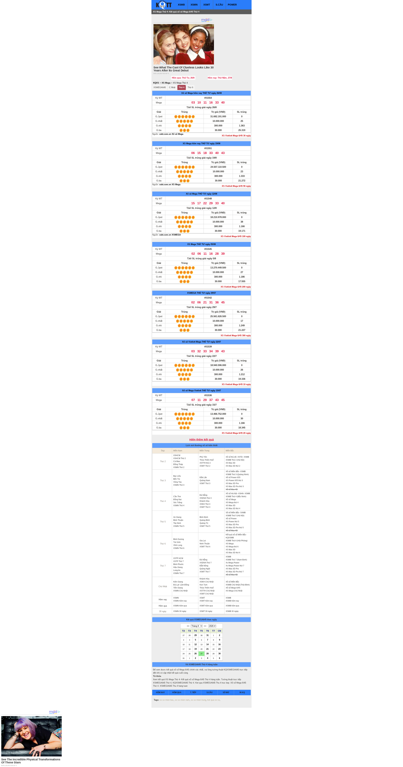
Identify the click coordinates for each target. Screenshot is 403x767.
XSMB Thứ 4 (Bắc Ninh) (236, 496)
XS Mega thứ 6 (232, 547)
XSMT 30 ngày (206, 611)
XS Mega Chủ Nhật (234, 591)
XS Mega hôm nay (192, 143)
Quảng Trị (204, 523)
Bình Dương (178, 539)
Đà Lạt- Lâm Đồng (181, 585)
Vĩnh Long (177, 545)
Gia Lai (203, 541)
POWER (232, 4)
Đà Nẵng (203, 495)
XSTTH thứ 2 (205, 463)
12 (195, 644)
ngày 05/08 (210, 244)
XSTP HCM (178, 558)
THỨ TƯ (207, 93)
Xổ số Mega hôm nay (191, 93)
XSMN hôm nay (180, 601)
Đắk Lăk (203, 477)
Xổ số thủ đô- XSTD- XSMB (237, 457)
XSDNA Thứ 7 (206, 563)
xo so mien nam (182, 700)
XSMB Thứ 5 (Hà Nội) (235, 515)
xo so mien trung (198, 700)
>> (205, 626)
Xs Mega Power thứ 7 (235, 566)
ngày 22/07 (215, 342)
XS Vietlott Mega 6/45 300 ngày (236, 335)
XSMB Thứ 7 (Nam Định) (236, 560)
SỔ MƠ (226, 692)
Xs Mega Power (232, 563)
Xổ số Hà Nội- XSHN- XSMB (238, 493)
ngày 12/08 (212, 194)
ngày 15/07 (215, 390)
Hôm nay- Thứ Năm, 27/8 (220, 78)
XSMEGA (191, 293)
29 (195, 635)
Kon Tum (203, 585)
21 (207, 649)
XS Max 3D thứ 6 (233, 553)
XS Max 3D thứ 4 (233, 508)
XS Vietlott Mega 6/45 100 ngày (236, 236)
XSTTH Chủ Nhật (207, 591)
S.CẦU (219, 4)
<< (188, 626)
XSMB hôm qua (232, 606)
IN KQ (242, 692)
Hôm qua (163, 606)
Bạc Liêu (177, 476)
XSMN (194, 4)
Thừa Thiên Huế (207, 460)
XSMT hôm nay (206, 601)
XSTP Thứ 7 (178, 561)
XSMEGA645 (159, 87)
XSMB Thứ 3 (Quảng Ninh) (237, 474)
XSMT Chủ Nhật (206, 594)
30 (219, 653)
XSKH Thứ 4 (205, 504)
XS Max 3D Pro (232, 483)
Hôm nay (163, 599)
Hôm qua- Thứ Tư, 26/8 (183, 78)
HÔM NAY (160, 692)
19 (195, 649)
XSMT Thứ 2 (205, 466)
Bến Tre (176, 479)
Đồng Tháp (178, 464)
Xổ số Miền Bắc (232, 582)
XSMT (206, 4)
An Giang (177, 517)
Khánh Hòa (204, 501)
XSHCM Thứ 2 (179, 458)
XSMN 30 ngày (179, 611)
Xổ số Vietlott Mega (191, 342)
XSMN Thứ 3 (178, 485)
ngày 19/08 (215, 143)
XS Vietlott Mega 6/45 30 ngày (236, 135)
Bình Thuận (178, 520)
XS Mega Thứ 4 (180, 83)
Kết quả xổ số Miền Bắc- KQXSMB (236, 536)
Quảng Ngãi (205, 569)
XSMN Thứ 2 (178, 467)
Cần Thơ (177, 496)
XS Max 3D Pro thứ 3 (235, 486)
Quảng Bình (205, 520)
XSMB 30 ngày (232, 611)
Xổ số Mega (191, 194)
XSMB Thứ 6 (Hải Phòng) (236, 541)
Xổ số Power (231, 518)
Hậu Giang (178, 567)
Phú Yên (203, 457)
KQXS (156, 83)
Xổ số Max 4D (232, 489)
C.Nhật (172, 87)
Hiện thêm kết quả (201, 439)
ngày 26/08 (216, 93)
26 (195, 653)
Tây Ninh (177, 523)
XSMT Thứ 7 (205, 572)
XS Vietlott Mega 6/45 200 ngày (236, 287)
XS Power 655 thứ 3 (234, 480)
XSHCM (176, 455)
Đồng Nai (177, 499)
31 (207, 635)
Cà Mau (176, 461)
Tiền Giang (178, 588)
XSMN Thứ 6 (178, 548)
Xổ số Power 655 (233, 477)
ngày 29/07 (210, 293)
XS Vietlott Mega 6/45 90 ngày (236, 186)
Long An (176, 570)
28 (207, 653)
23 (219, 649)
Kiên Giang (178, 582)
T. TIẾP (193, 692)
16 (219, 644)
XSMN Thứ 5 (178, 526)
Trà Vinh (177, 542)
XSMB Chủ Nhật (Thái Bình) (238, 585)
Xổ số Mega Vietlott (191, 390)
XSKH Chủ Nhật (206, 582)
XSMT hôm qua (206, 606)
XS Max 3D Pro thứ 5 (235, 527)
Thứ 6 (190, 87)
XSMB (181, 4)
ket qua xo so (213, 700)
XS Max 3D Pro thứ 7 (235, 572)
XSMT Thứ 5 (205, 526)
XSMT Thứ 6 (205, 547)
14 (207, 644)
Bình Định (204, 517)
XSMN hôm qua (180, 606)
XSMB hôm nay (232, 601)
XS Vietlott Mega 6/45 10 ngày (236, 384)
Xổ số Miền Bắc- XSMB (236, 471)
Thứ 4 (181, 87)
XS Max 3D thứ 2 (233, 466)
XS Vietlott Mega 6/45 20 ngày (236, 433)
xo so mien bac (167, 700)
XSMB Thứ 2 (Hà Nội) (235, 460)
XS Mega (166, 83)
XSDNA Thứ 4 (206, 498)
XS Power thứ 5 (232, 521)
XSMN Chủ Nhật (180, 591)
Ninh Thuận (205, 544)
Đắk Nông (204, 566)
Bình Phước (178, 564)
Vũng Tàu (177, 482)
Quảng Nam (205, 480)
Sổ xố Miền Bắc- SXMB (236, 512)
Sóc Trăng (177, 502)
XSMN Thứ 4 (178, 505)
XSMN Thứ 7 (178, 573)
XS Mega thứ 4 (232, 502)
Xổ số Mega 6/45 (233, 588)
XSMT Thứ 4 (205, 507)
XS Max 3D (230, 463)
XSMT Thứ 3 (205, 483)
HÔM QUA (176, 692)
